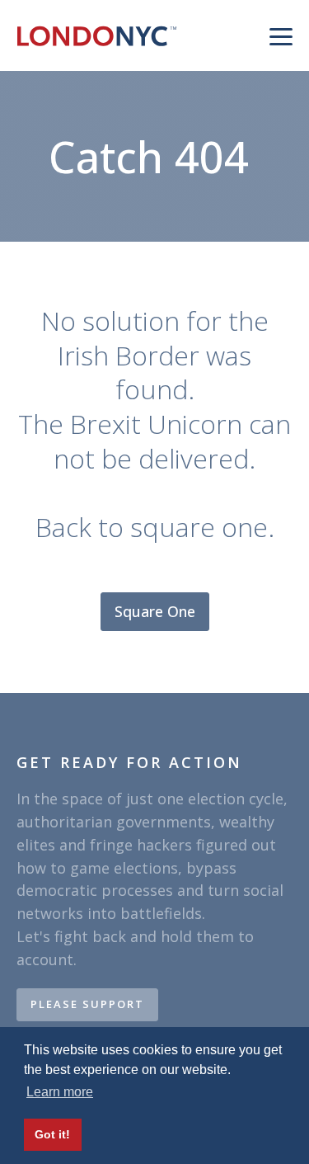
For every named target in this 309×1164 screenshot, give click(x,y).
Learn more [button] (59, 1092)
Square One (155, 611)
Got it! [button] (52, 1134)
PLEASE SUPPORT (87, 1004)
